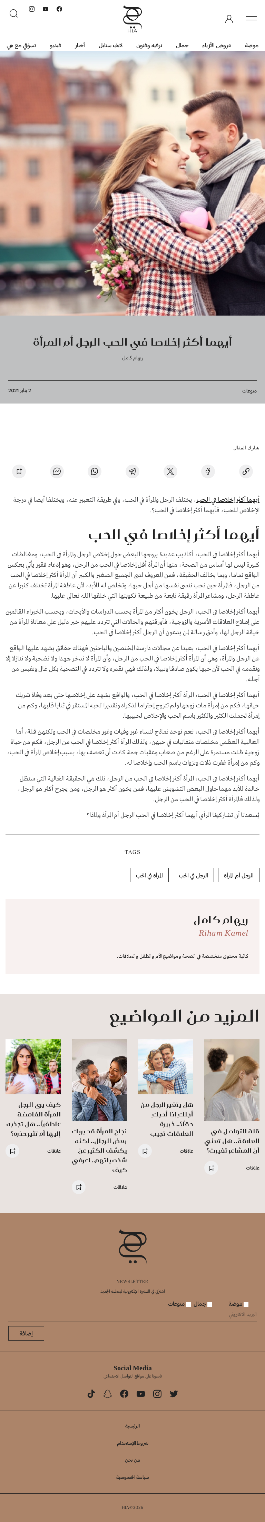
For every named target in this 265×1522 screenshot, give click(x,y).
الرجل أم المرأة (239, 875)
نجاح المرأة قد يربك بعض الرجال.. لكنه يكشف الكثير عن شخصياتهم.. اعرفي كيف (99, 1150)
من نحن (132, 1460)
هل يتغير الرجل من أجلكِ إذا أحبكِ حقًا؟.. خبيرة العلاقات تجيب (166, 1119)
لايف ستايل (110, 45)
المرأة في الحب (149, 875)
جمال (182, 45)
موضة (251, 45)
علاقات (252, 1168)
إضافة (26, 1333)
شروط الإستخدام (132, 1443)
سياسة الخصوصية (132, 1477)
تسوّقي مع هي (21, 45)
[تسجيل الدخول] (229, 19)
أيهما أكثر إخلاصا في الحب (227, 500)
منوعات (249, 391)
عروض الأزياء (216, 45)
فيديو (55, 45)
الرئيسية (132, 1426)
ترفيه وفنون (149, 45)
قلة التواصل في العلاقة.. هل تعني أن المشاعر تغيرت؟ (231, 1140)
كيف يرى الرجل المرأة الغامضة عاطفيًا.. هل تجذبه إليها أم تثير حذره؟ (33, 1119)
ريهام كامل (132, 357)
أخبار (80, 45)
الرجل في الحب (193, 875)
